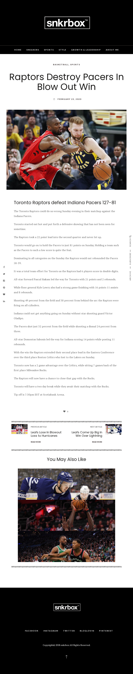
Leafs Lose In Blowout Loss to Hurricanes (46, 434)
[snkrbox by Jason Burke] (66, 22)
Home (18, 50)
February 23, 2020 (69, 99)
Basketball (61, 64)
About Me (112, 50)
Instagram (50, 631)
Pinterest (106, 631)
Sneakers (32, 50)
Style (62, 50)
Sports (49, 50)
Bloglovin (87, 631)
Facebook (31, 631)
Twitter (69, 631)
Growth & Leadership (86, 50)
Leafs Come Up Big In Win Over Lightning (87, 434)
